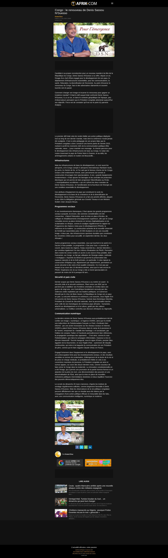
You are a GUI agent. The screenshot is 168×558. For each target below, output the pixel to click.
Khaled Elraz (59, 16)
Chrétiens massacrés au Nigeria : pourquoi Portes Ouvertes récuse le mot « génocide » (90, 511)
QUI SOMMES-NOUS (78, 551)
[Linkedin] (90, 447)
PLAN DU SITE (89, 550)
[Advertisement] (84, 65)
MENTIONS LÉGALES (89, 551)
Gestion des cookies (91, 553)
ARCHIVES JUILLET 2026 (79, 553)
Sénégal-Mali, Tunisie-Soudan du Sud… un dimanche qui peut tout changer (87, 500)
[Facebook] (77, 447)
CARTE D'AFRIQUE (80, 550)
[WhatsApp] (86, 447)
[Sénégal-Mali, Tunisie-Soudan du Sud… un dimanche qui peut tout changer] (61, 502)
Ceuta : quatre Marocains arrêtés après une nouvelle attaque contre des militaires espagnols (91, 487)
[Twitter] (81, 447)
